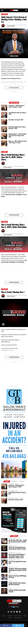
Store (24, 615)
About (3, 615)
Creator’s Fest (17, 617)
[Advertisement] (14, 4)
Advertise (9, 615)
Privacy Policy (17, 615)
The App (10, 617)
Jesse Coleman (11, 26)
